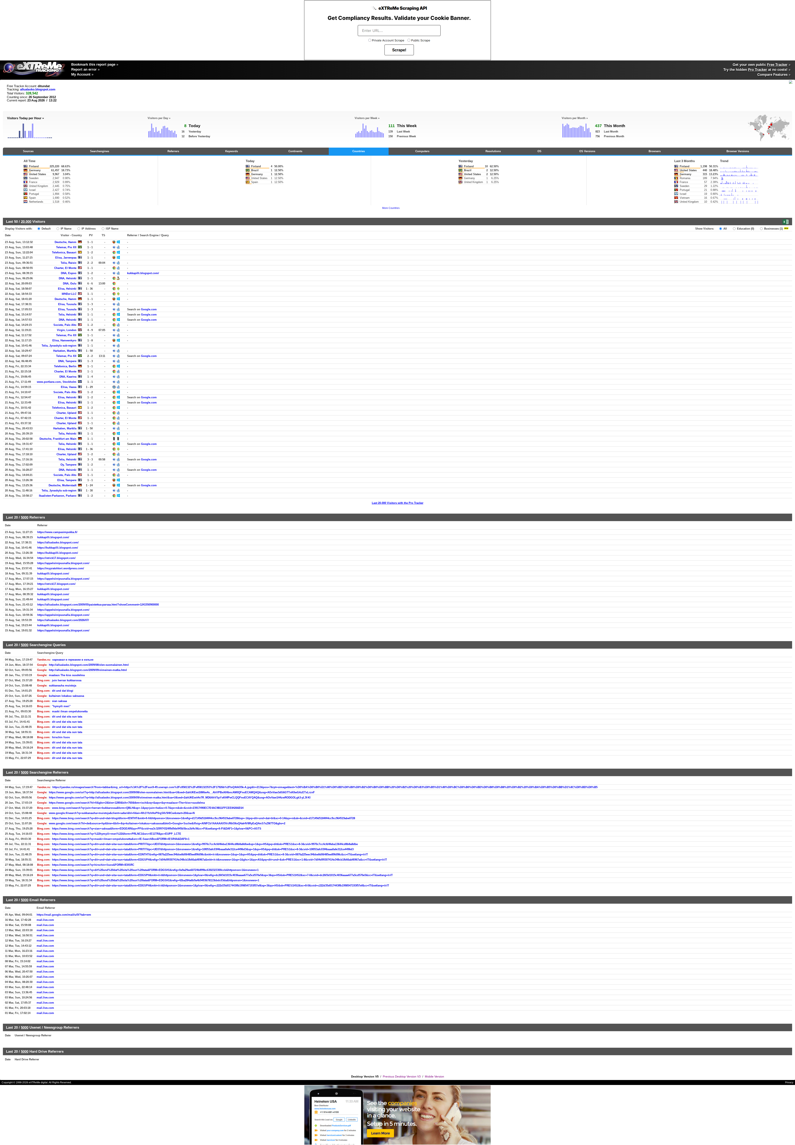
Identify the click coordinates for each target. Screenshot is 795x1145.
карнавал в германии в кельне (72, 659)
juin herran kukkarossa (66, 680)
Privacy (789, 1082)
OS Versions (587, 151)
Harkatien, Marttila (64, 350)
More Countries (391, 208)
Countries (358, 151)
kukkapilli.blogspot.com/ (143, 273)
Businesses (773, 228)
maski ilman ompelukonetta (70, 711)
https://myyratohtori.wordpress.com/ (60, 568)
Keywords (231, 151)
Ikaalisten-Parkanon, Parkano (57, 495)
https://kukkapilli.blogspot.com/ (57, 547)
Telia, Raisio (68, 262)
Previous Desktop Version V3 (402, 1076)
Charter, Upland (66, 412)
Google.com (149, 309)
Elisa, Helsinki (67, 288)
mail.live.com (45, 919)
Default (46, 228)
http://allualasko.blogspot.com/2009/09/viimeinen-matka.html (88, 670)
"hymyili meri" (61, 706)
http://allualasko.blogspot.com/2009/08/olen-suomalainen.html (89, 664)
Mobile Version (434, 1076)
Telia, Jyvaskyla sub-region (59, 345)
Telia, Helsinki (67, 314)
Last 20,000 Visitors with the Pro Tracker (397, 502)
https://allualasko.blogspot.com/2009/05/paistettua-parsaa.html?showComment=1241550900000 (98, 604)
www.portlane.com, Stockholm (56, 381)
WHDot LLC (69, 293)
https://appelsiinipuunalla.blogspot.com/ (63, 563)
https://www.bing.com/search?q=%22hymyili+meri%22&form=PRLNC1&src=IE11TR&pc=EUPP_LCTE (116, 833)
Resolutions (493, 151)
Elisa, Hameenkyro (64, 340)
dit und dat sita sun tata (67, 716)
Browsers (655, 151)
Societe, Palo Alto (64, 324)
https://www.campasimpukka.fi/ (57, 532)
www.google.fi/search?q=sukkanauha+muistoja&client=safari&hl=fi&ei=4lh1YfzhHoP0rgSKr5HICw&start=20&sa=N (122, 813)
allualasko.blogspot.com (37, 89)
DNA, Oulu (69, 283)
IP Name (65, 228)
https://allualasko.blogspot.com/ (58, 542)
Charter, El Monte (65, 268)
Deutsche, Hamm (65, 242)
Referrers (173, 151)
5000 (24, 517)
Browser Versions (737, 151)
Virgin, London (66, 330)
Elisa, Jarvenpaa (65, 257)
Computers (422, 151)
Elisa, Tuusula (67, 304)
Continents (295, 151)
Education (745, 228)
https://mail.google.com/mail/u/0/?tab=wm (64, 914)
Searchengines (99, 151)
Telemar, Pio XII (66, 247)
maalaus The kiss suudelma (67, 675)
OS (539, 151)
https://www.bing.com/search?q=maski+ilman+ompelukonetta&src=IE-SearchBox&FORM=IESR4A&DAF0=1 (120, 838)
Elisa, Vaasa (68, 387)
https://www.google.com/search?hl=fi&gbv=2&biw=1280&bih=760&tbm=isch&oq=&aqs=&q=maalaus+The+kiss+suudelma (127, 802)
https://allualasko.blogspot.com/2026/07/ (63, 620)
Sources (28, 151)
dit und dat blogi (62, 690)
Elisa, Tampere (66, 480)
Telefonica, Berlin (65, 366)
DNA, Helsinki (67, 278)
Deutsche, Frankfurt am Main (58, 438)
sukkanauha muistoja (62, 685)
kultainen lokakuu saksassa (66, 695)
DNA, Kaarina (67, 376)
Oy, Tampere (68, 464)
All (725, 228)
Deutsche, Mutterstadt (62, 485)
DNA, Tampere (67, 361)
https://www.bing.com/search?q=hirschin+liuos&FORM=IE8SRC (93, 864)
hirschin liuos (61, 737)
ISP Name (111, 228)
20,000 (26, 221)
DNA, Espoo (68, 273)
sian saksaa (59, 701)
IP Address (88, 228)
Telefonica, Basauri (64, 252)
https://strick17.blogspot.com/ (56, 558)
